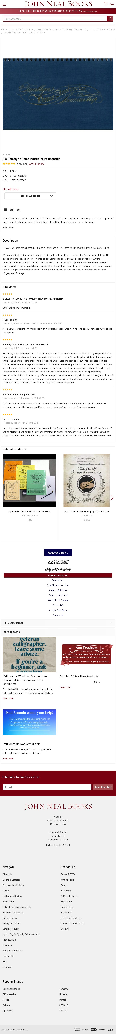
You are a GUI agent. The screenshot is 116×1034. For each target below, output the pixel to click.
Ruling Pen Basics (12, 923)
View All (63, 1010)
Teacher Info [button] (58, 605)
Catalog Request (11, 928)
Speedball (7, 1010)
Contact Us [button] (58, 615)
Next (112, 497)
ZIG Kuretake (9, 994)
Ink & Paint (66, 890)
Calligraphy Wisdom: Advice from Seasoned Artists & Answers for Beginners (25, 679)
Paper (64, 885)
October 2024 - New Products (79, 676)
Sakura (6, 1005)
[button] (58, 562)
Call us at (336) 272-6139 (58, 844)
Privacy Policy (10, 917)
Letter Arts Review (12, 896)
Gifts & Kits (66, 912)
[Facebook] (5, 210)
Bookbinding (67, 906)
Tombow (63, 988)
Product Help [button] (58, 580)
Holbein (63, 994)
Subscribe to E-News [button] (58, 600)
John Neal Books (11, 988)
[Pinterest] (18, 210)
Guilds (6, 890)
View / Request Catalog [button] (58, 585)
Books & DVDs (68, 874)
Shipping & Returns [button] (58, 590)
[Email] (12, 210)
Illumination (66, 901)
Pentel (62, 999)
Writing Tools (67, 879)
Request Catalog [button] (58, 552)
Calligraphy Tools (69, 896)
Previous (4, 497)
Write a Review (36, 163)
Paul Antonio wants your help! (22, 744)
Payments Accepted (13, 912)
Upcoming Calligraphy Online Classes (21, 934)
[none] (58, 94)
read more (8, 698)
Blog (5, 961)
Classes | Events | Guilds (73, 923)
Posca (6, 999)
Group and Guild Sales (13, 885)
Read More (8, 227)
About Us (7, 874)
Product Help (9, 939)
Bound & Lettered (11, 879)
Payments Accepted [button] (58, 595)
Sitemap (7, 966)
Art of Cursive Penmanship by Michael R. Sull (86, 511)
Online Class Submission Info (17, 906)
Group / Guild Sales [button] (58, 610)
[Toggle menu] (4, 4)
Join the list (103, 787)
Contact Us (8, 955)
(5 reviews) (22, 163)
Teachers (7, 945)
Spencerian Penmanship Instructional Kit (29, 511)
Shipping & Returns (12, 950)
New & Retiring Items (71, 917)
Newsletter (8, 901)
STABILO (63, 1005)
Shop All (65, 928)
